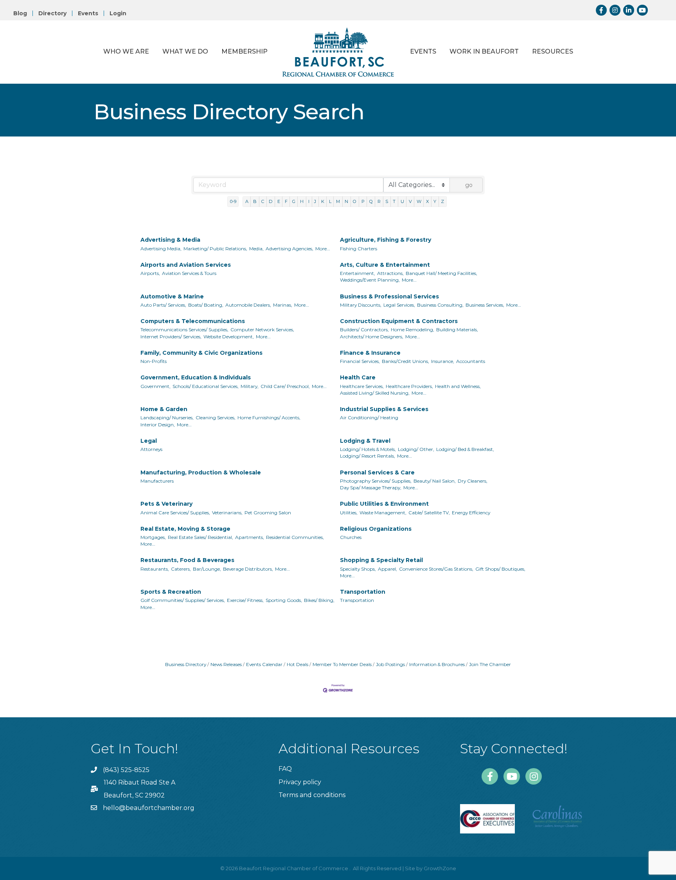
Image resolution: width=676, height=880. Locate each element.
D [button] (270, 201)
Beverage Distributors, (248, 569)
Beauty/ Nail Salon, (435, 481)
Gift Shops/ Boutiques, (500, 569)
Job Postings (390, 664)
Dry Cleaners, (472, 481)
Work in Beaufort (484, 51)
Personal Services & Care (377, 472)
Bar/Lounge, (207, 569)
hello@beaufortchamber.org (148, 808)
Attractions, (390, 273)
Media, (256, 248)
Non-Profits (153, 361)
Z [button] (442, 201)
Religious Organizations (376, 528)
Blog (20, 13)
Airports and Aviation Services (185, 264)
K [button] (322, 201)
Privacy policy (300, 782)
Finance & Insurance (370, 352)
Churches (350, 537)
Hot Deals (297, 664)
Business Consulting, (440, 305)
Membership (244, 51)
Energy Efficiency (471, 512)
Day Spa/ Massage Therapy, (370, 487)
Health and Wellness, (458, 386)
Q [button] (371, 201)
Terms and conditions (312, 795)
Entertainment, (357, 273)
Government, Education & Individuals (195, 377)
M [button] (338, 201)
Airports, (150, 273)
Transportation (362, 591)
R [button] (379, 201)
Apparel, (387, 569)
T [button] (394, 201)
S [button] (386, 201)
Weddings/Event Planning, (370, 280)
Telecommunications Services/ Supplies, (184, 329)
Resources (552, 51)
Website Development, (228, 336)
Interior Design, (157, 424)
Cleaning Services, (216, 417)
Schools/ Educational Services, (206, 386)
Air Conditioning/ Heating (369, 417)
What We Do (185, 51)
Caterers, (181, 569)
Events (88, 13)
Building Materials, (457, 329)
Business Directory (185, 664)
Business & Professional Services (389, 296)
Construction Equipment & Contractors (399, 321)
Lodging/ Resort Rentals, (367, 456)
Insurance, (442, 361)
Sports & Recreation (170, 591)
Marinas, (282, 305)
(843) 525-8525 (126, 770)
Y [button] (434, 201)
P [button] (363, 201)
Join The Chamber (490, 664)
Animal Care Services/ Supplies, (175, 512)
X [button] (427, 201)
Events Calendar (264, 664)
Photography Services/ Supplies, (376, 481)
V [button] (410, 201)
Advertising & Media (170, 239)
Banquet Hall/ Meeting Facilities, (441, 273)
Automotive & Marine (172, 296)
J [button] (315, 201)
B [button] (255, 201)
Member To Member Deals (342, 664)
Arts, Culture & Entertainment (385, 264)
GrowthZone (440, 868)
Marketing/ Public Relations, (215, 248)
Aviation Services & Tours (189, 273)
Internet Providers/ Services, (170, 336)
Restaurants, (154, 569)
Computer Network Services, (262, 329)
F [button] (286, 201)
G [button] (293, 201)
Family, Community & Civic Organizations (201, 352)
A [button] (246, 201)
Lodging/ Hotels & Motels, (368, 449)
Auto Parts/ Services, (163, 305)
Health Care (358, 377)
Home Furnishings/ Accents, (268, 417)
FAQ (285, 768)
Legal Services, (399, 305)
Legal (148, 440)
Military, (250, 386)
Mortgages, (153, 537)
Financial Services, (360, 361)
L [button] (330, 201)
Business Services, (485, 305)
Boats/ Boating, (205, 305)
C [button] (262, 201)
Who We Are (126, 51)
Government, (155, 386)
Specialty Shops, (358, 569)
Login (118, 13)
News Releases (226, 664)
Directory (52, 13)
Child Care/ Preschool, (285, 386)
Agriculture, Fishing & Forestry (385, 239)
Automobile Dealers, (248, 305)
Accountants (470, 361)
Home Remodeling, (412, 329)
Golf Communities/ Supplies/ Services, (182, 600)
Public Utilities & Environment (384, 503)
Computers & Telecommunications (192, 321)
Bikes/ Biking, (319, 600)
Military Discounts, (360, 305)
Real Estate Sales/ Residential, (200, 537)
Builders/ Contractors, (364, 329)
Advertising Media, (161, 248)
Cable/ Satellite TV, (429, 512)
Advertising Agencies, (289, 248)
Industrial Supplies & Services (384, 409)
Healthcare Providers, (409, 386)
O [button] (354, 201)
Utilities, (349, 512)
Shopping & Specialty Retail (381, 560)
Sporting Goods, (284, 600)
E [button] (278, 201)
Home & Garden (163, 409)
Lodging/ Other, (416, 449)
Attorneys (151, 449)
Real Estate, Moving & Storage (185, 528)
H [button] (302, 201)
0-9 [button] (233, 201)
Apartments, (249, 537)
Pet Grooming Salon (268, 512)
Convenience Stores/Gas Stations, (436, 569)
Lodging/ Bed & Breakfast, (465, 449)
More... (322, 248)
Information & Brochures (437, 664)
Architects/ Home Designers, (371, 336)
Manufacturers (157, 481)
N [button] (346, 201)
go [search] (469, 185)
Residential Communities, (295, 537)
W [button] (419, 201)
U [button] (402, 201)
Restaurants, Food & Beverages (187, 560)
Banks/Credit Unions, (405, 361)
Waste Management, (383, 512)
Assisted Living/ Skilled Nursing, (375, 393)
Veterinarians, (227, 512)
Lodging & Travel (365, 440)
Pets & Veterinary (166, 503)
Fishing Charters (358, 248)
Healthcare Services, (362, 386)
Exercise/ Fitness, (245, 600)
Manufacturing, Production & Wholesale (200, 472)
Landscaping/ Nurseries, (167, 417)
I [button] (308, 201)
